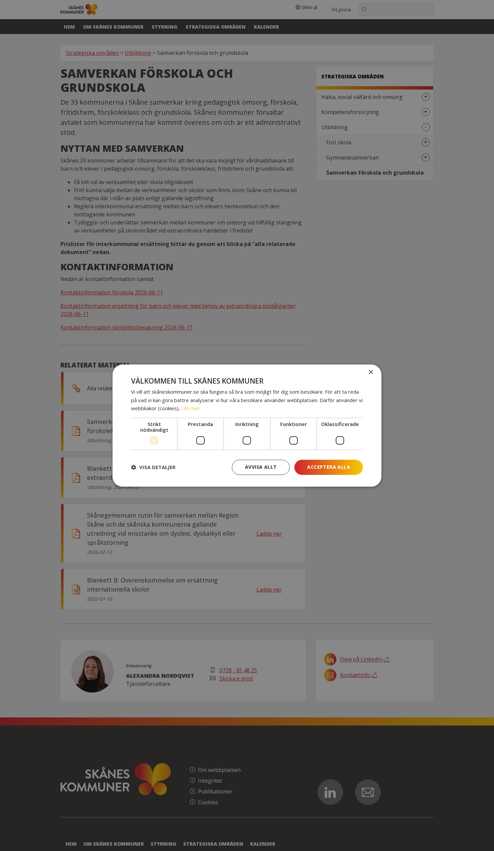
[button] (153, 467)
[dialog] (247, 425)
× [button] (370, 372)
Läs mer (190, 408)
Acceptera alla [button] (328, 467)
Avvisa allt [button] (261, 467)
